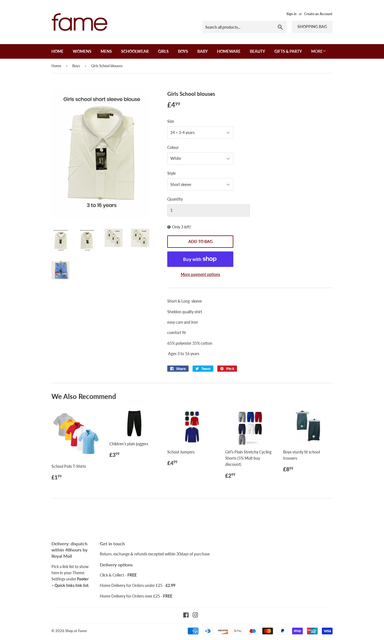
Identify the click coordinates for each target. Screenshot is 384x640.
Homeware (229, 51)
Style (171, 173)
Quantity (175, 199)
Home (57, 51)
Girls (163, 51)
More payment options (200, 274)
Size (170, 121)
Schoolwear (135, 51)
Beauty (257, 51)
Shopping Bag (312, 26)
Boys (183, 51)
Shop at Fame (76, 630)
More (317, 51)
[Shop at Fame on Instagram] (195, 615)
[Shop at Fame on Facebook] (186, 615)
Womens (82, 51)
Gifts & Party (288, 51)
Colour (173, 147)
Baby (202, 51)
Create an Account (318, 14)
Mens (106, 51)
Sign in (291, 14)
